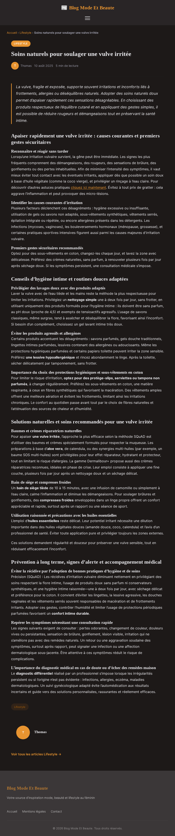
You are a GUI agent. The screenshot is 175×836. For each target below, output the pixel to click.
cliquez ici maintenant (88, 187)
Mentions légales (34, 811)
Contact (56, 811)
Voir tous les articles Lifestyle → (36, 754)
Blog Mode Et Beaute (87, 7)
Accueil (12, 32)
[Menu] (87, 18)
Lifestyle (25, 32)
